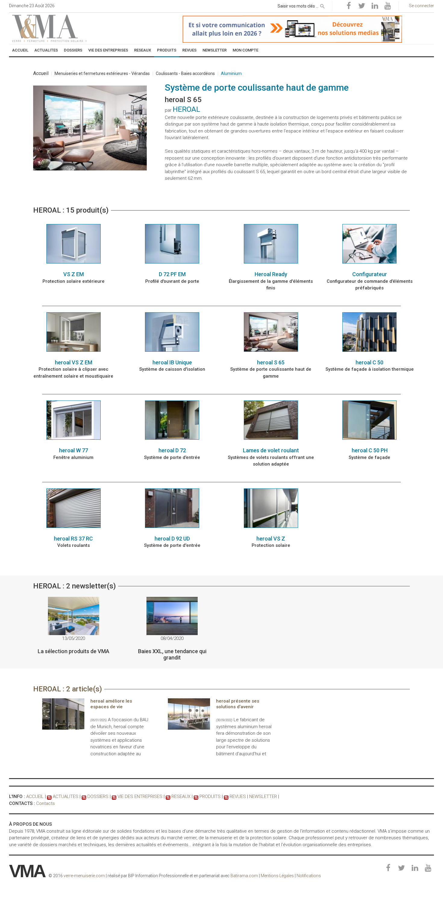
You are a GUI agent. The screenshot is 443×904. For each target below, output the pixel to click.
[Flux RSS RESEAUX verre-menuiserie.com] (168, 796)
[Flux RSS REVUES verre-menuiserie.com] (226, 796)
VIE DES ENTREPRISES (140, 796)
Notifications (309, 875)
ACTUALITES (65, 796)
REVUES (238, 796)
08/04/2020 (172, 638)
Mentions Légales (277, 875)
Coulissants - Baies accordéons (185, 73)
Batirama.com (244, 875)
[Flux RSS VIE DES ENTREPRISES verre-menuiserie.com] (114, 796)
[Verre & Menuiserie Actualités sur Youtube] (388, 6)
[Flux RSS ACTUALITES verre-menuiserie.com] (49, 796)
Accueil (41, 73)
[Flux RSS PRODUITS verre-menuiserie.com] (196, 796)
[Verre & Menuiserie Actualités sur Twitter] (362, 6)
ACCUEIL (35, 796)
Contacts (45, 803)
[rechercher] (322, 5)
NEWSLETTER (263, 796)
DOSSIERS (97, 796)
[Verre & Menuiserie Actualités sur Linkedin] (375, 6)
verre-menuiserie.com (84, 875)
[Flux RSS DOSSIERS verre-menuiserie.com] (84, 796)
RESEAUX (180, 796)
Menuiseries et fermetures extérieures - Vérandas (102, 73)
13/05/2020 (73, 638)
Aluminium (231, 73)
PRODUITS (210, 796)
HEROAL (186, 109)
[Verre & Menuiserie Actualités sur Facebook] (349, 6)
